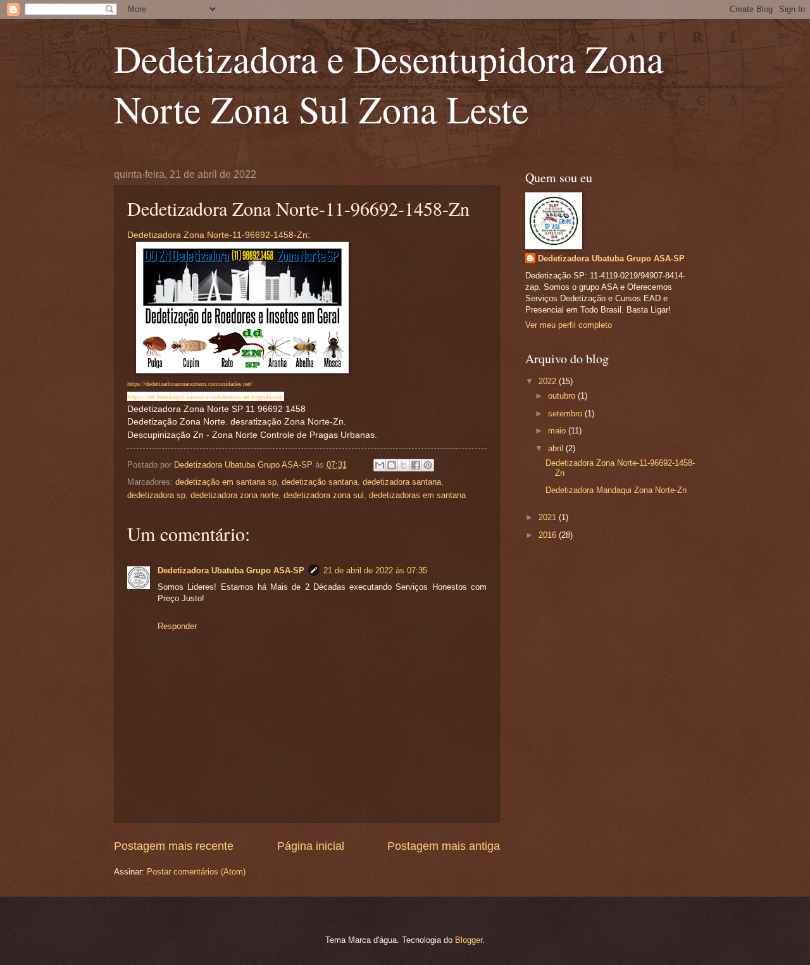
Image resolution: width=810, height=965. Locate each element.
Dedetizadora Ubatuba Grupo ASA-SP (231, 570)
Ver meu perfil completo (568, 325)
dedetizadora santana (402, 482)
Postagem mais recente (174, 846)
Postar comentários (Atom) (196, 871)
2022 (549, 381)
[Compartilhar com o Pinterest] (427, 465)
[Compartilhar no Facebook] (415, 465)
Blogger (468, 940)
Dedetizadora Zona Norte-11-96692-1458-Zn (217, 235)
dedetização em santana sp (226, 482)
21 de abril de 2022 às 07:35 (375, 570)
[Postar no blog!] (391, 465)
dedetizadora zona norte (234, 495)
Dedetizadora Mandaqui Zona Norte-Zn (616, 490)
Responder (177, 626)
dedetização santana (320, 482)
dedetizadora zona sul (324, 495)
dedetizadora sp (156, 495)
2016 (549, 535)
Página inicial (310, 846)
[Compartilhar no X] (403, 465)
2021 (549, 517)
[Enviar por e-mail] (379, 465)
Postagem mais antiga (443, 846)
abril (557, 448)
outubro (563, 396)
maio (558, 430)
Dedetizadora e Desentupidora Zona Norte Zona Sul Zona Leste (389, 83)
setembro (566, 413)
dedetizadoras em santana (417, 495)
